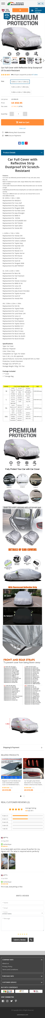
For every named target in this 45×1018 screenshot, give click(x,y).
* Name (5, 903)
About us (5, 963)
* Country (5, 912)
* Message (6, 918)
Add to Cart (23, 122)
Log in (39, 3)
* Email (5, 908)
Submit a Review (20, 940)
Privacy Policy (7, 966)
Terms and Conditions (10, 969)
